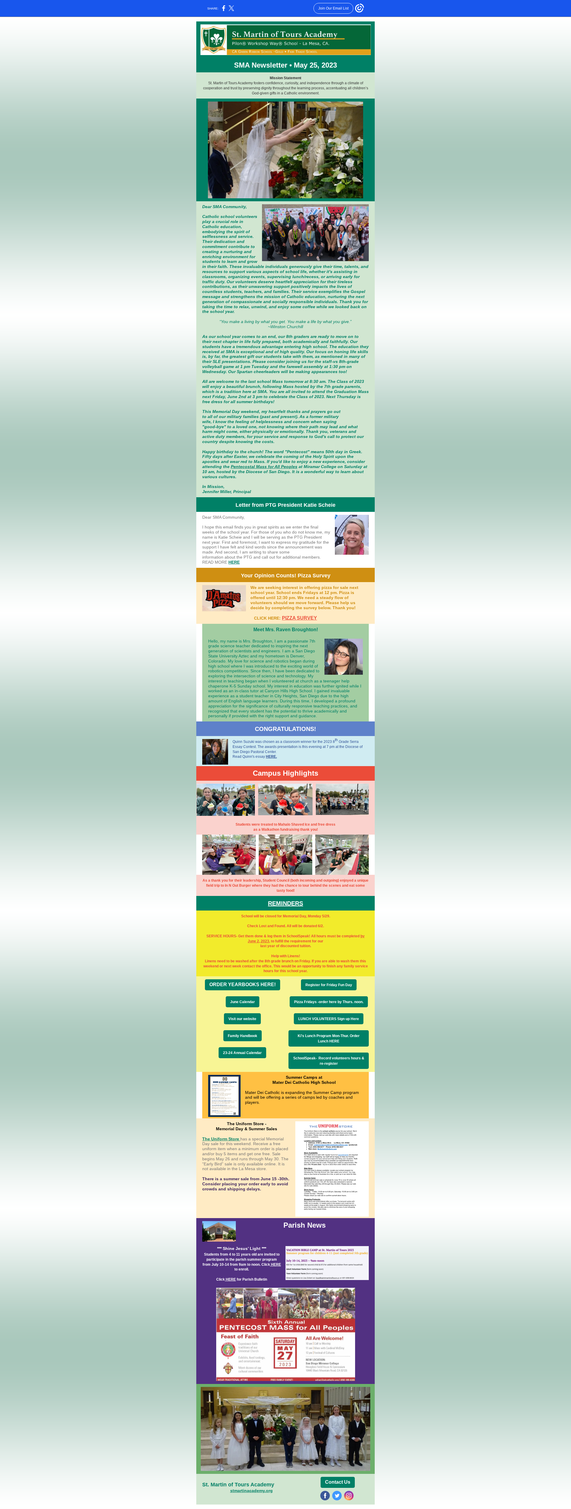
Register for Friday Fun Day (328, 985)
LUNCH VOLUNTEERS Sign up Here (328, 1019)
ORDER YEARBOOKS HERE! (242, 984)
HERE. (271, 756)
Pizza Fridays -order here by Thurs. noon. (328, 1002)
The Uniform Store (221, 1139)
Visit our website (242, 1019)
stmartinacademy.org (251, 1490)
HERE (234, 562)
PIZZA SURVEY (299, 618)
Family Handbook (242, 1036)
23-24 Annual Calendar (242, 1053)
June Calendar (242, 1002)
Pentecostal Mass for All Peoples (264, 466)
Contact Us (337, 1482)
